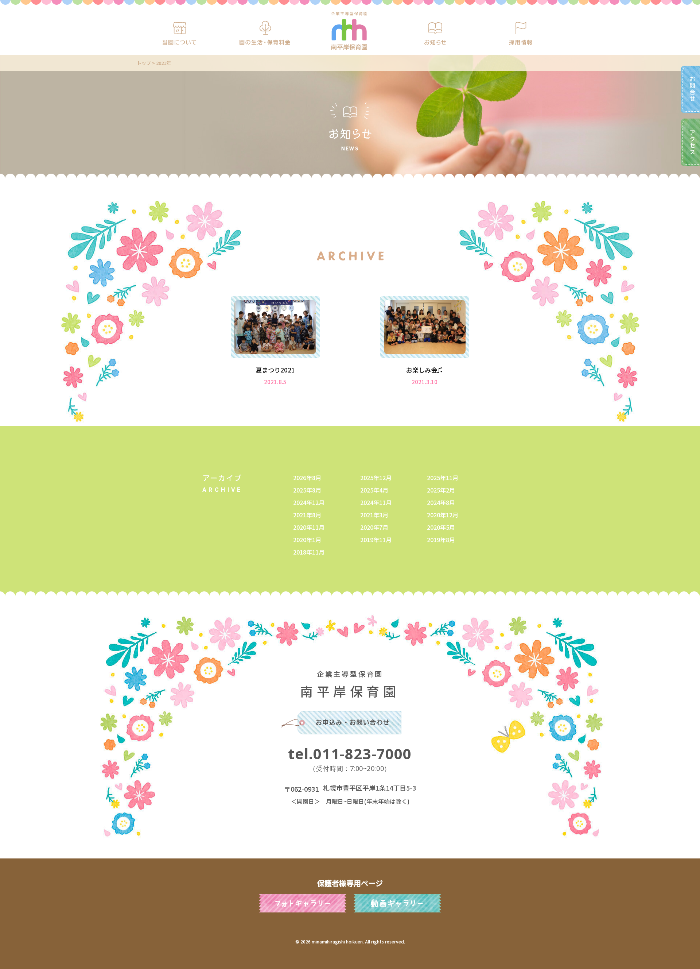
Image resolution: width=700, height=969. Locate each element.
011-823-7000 (350, 754)
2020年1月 (307, 539)
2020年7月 (374, 527)
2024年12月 (308, 502)
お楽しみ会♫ (424, 369)
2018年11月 (308, 552)
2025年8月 (307, 490)
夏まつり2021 (275, 369)
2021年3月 (374, 514)
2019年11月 (376, 539)
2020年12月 (442, 514)
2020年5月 (441, 527)
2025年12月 (376, 477)
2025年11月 (442, 477)
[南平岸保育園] (349, 31)
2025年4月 (374, 490)
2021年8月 (307, 514)
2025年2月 (441, 490)
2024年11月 (376, 502)
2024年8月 (441, 502)
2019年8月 (441, 539)
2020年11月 (308, 527)
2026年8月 (307, 477)
